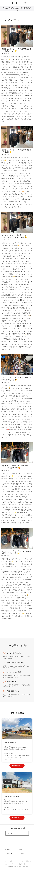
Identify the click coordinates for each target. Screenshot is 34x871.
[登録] (26, 833)
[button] (4, 3)
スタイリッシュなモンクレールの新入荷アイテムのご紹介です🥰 (16, 467)
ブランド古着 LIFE (9, 861)
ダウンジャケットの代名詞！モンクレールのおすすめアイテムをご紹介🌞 (16, 236)
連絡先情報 (25, 867)
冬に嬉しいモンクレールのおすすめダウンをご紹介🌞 (16, 151)
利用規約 (20, 864)
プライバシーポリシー (10, 864)
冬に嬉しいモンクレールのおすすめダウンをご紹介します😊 (16, 50)
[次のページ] (22, 629)
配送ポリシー (27, 864)
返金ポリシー (29, 861)
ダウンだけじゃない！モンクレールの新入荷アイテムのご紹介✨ (16, 552)
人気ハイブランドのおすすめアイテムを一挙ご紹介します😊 (16, 379)
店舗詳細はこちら (17, 765)
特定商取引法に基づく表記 (14, 867)
